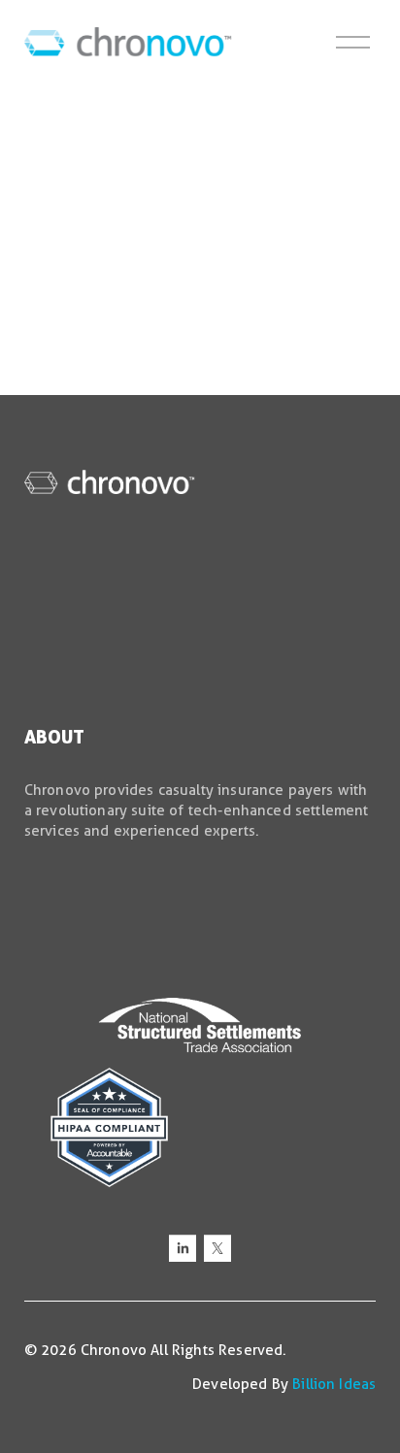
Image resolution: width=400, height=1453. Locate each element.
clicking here (318, 309)
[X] (217, 1248)
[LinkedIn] (182, 1248)
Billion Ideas (334, 1384)
